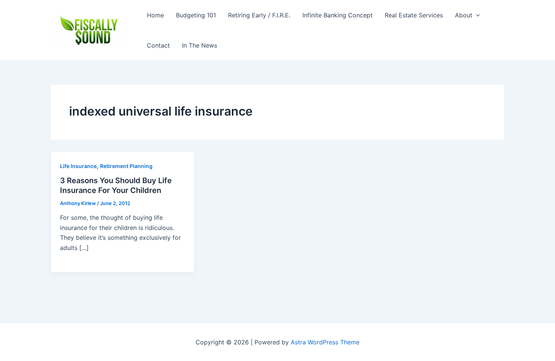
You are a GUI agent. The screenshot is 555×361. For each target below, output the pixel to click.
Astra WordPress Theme (325, 342)
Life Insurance (78, 166)
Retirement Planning (126, 166)
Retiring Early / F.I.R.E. (259, 15)
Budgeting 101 (196, 15)
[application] (476, 15)
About (463, 15)
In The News (199, 45)
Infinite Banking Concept (337, 15)
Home (155, 15)
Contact (158, 45)
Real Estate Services (414, 15)
